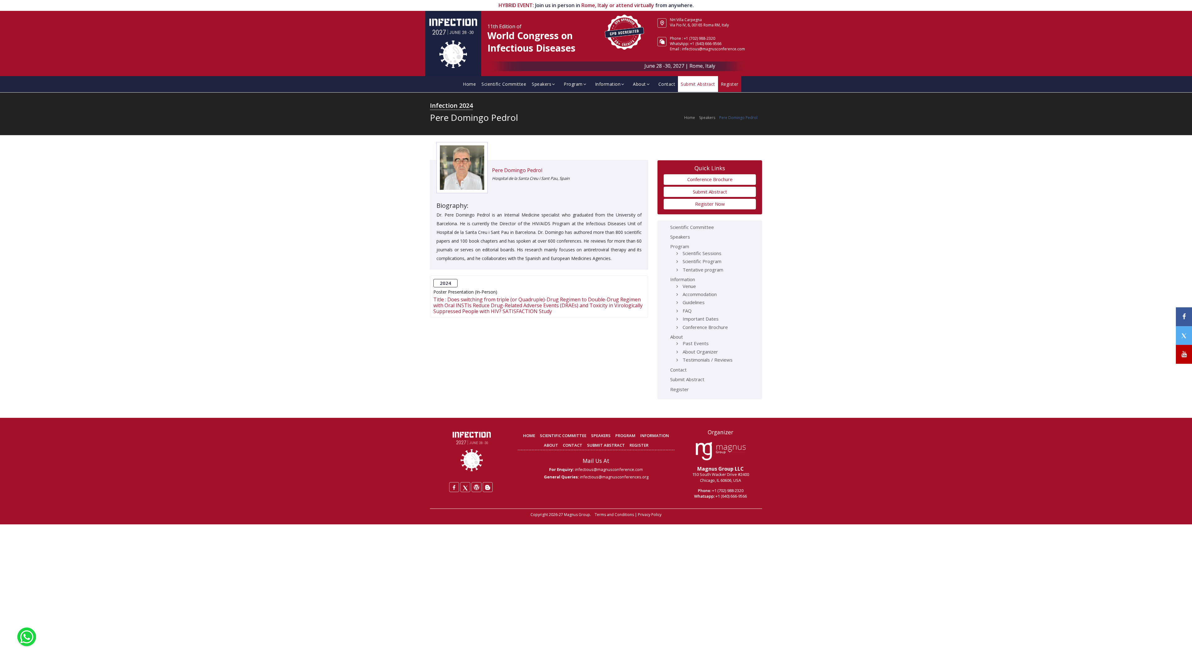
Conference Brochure (710, 179)
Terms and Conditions (614, 514)
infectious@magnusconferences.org (614, 477)
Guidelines (694, 302)
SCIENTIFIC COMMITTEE (563, 435)
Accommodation (700, 294)
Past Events (696, 343)
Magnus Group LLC (720, 468)
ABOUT (551, 445)
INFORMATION (654, 435)
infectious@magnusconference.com (713, 49)
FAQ (687, 311)
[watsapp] (26, 636)
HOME (529, 435)
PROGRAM (625, 435)
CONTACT (572, 445)
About (639, 84)
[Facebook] (454, 487)
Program (573, 84)
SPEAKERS (601, 435)
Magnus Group (577, 514)
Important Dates (701, 319)
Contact (666, 84)
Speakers (541, 84)
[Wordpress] (476, 487)
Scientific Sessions (702, 253)
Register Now (710, 204)
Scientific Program (702, 261)
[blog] (488, 487)
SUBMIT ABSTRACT (606, 445)
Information (608, 84)
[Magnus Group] (721, 451)
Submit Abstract (698, 84)
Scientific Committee (503, 84)
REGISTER (639, 445)
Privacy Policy (649, 514)
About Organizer (700, 352)
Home (469, 84)
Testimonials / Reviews (708, 360)
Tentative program (703, 270)
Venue (689, 286)
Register (729, 84)
